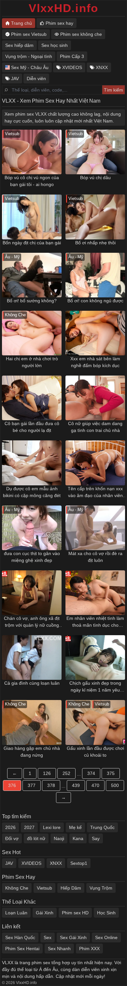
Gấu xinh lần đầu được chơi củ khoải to (95, 752)
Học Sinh (106, 912)
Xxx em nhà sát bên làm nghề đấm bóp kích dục (95, 362)
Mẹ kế (75, 827)
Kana (78, 838)
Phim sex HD (75, 912)
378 (51, 785)
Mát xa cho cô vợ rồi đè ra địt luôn (95, 557)
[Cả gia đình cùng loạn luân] (32, 657)
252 (66, 773)
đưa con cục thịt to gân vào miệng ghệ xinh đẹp (32, 557)
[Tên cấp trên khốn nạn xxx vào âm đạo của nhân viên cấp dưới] (95, 462)
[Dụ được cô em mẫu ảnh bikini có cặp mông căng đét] (32, 462)
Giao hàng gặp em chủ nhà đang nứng (32, 752)
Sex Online (106, 937)
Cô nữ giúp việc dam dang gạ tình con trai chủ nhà (95, 427)
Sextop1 (78, 863)
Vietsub (44, 888)
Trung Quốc (102, 827)
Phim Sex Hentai (22, 948)
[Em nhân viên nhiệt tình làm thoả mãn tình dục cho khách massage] (95, 592)
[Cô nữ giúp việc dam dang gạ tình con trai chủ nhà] (95, 398)
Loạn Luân (16, 912)
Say (96, 838)
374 (91, 773)
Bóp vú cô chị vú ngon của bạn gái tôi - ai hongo (32, 181)
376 (12, 785)
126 (47, 773)
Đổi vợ (12, 838)
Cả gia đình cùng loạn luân (32, 683)
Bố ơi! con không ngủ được (95, 300)
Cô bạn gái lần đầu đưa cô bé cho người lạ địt (32, 427)
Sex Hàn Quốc (20, 937)
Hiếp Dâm (71, 888)
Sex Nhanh (59, 948)
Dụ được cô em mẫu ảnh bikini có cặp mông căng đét (32, 492)
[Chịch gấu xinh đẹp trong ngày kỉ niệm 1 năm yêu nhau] (95, 657)
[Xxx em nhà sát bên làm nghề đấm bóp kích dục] (95, 333)
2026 (10, 827)
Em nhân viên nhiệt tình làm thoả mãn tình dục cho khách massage (95, 622)
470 (95, 785)
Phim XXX (89, 948)
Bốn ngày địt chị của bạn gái (32, 242)
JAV (9, 863)
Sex (47, 937)
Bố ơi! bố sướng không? (32, 300)
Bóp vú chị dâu (95, 177)
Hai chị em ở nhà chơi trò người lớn (32, 362)
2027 (29, 827)
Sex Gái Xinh (73, 937)
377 (31, 785)
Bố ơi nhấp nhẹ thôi (95, 242)
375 (111, 773)
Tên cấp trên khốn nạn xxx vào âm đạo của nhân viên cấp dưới (95, 492)
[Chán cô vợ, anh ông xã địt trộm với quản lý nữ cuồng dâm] (32, 592)
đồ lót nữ (36, 838)
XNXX (56, 863)
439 (76, 785)
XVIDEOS (31, 863)
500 (115, 785)
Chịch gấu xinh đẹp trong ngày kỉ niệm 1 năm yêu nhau (95, 686)
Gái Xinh (44, 912)
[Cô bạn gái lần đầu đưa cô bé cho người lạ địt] (32, 398)
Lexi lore (52, 827)
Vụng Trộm (101, 888)
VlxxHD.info (63, 8)
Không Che (16, 888)
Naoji (59, 838)
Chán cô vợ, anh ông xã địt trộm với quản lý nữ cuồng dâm (32, 622)
